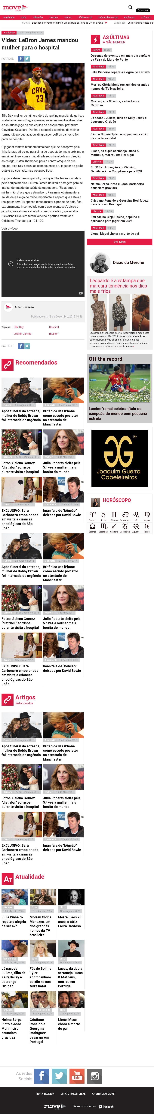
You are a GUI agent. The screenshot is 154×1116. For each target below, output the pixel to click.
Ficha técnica (45, 1093)
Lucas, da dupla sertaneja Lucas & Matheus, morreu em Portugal (70, 977)
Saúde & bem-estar (108, 17)
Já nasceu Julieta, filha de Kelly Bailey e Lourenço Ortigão (14, 977)
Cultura (67, 17)
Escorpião (103, 532)
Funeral (7, 405)
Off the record (85, 17)
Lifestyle (53, 17)
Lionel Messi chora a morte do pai (69, 1024)
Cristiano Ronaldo (41, 1010)
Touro (103, 520)
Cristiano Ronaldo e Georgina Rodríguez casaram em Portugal (39, 1031)
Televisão (38, 17)
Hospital (54, 327)
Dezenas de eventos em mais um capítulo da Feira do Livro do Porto (44, 23)
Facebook (21, 59)
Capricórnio (125, 532)
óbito (34, 907)
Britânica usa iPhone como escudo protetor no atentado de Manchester (60, 417)
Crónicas (146, 17)
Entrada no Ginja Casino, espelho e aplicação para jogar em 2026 (115, 219)
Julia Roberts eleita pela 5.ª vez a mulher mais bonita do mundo (62, 467)
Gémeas (7, 907)
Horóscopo (129, 17)
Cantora (7, 457)
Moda (23, 17)
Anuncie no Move (103, 1093)
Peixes (147, 532)
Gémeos (114, 520)
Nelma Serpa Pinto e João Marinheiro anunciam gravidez (12, 1028)
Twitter (27, 59)
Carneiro (92, 520)
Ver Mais (120, 242)
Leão (136, 520)
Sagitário (114, 532)
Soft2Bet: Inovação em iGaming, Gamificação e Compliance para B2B (116, 169)
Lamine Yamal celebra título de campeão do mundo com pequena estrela (118, 413)
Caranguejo (125, 520)
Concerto (50, 405)
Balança (92, 532)
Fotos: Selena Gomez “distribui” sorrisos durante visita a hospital (20, 467)
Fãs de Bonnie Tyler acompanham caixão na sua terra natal (40, 977)
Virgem (147, 520)
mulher (53, 333)
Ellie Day (19, 327)
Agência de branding (106, 1106)
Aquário (135, 532)
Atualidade (8, 17)
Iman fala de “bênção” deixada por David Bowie (62, 513)
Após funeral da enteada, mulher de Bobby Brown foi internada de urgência (21, 415)
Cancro (7, 504)
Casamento (51, 504)
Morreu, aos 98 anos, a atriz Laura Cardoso (69, 921)
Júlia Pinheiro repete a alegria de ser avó (126, 23)
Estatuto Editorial (73, 1093)
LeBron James (22, 333)
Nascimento (9, 958)
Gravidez (8, 1010)
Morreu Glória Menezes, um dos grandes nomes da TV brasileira (40, 926)
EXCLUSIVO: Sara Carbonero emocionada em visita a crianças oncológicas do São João (20, 519)
